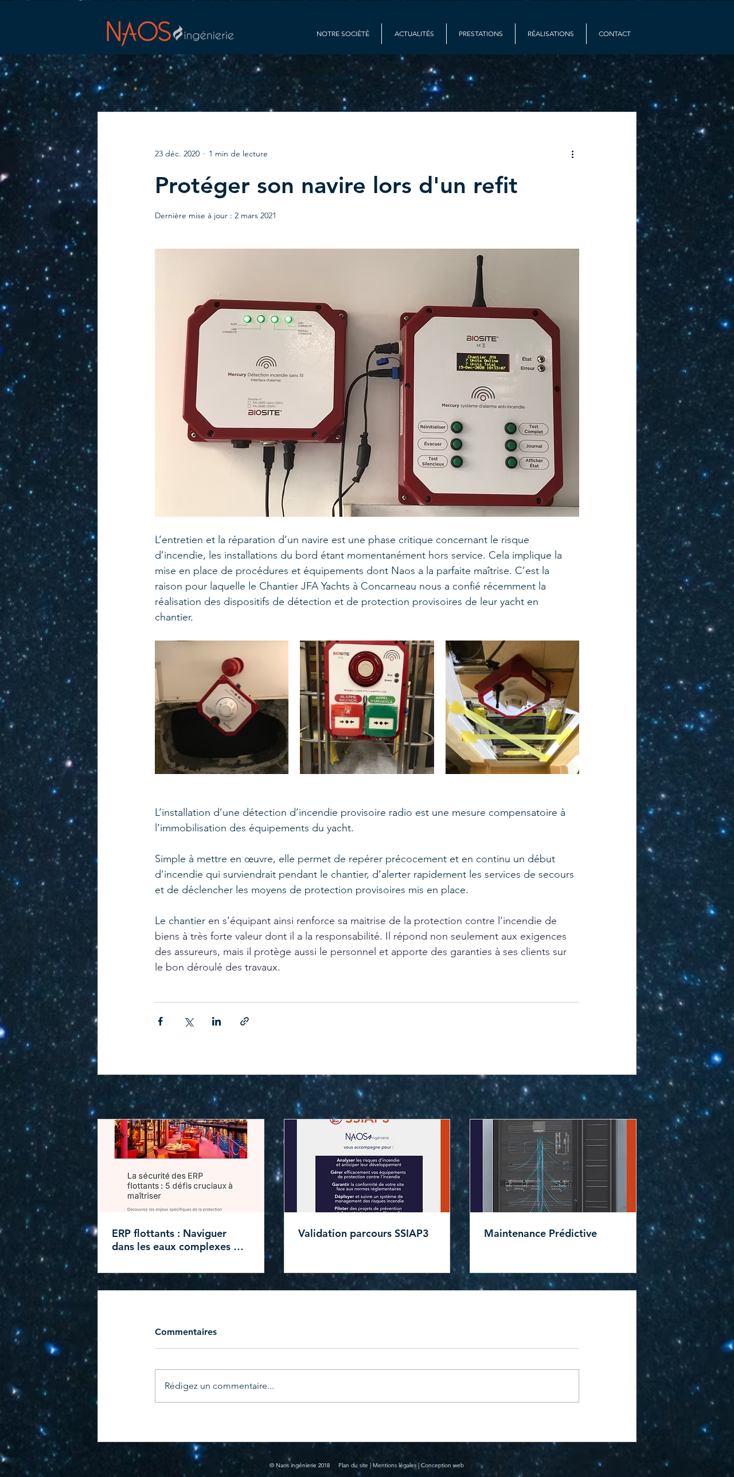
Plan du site (353, 1465)
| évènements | (249, 77)
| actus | (186, 77)
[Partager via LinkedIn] (216, 1021)
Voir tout (621, 1098)
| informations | (411, 77)
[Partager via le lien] (244, 1021)
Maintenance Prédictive (540, 1233)
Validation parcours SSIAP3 (363, 1233)
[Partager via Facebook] (160, 1021)
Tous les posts (123, 77)
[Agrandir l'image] (221, 707)
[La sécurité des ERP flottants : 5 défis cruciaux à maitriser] (181, 1165)
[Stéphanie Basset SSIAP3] (367, 1165)
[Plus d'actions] (572, 153)
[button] (621, 77)
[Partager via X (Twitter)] (188, 1021)
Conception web (442, 1465)
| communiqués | (330, 77)
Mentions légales (394, 1465)
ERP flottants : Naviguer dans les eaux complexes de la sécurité (178, 1240)
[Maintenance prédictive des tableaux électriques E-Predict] (553, 1165)
